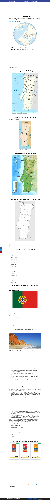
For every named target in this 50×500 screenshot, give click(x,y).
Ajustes (40, 498)
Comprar (14, 457)
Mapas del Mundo (26, 1)
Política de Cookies (12, 486)
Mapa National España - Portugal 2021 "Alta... (13, 453)
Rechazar (35, 498)
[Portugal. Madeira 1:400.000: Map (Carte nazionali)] (25, 448)
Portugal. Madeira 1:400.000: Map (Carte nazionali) (24, 453)
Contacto (11, 489)
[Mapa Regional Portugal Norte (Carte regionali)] (36, 448)
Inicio (10, 21)
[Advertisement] (25, 8)
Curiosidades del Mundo (34, 1)
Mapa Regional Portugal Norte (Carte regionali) (35, 453)
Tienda (20, 1)
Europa (13, 21)
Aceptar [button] (30, 498)
